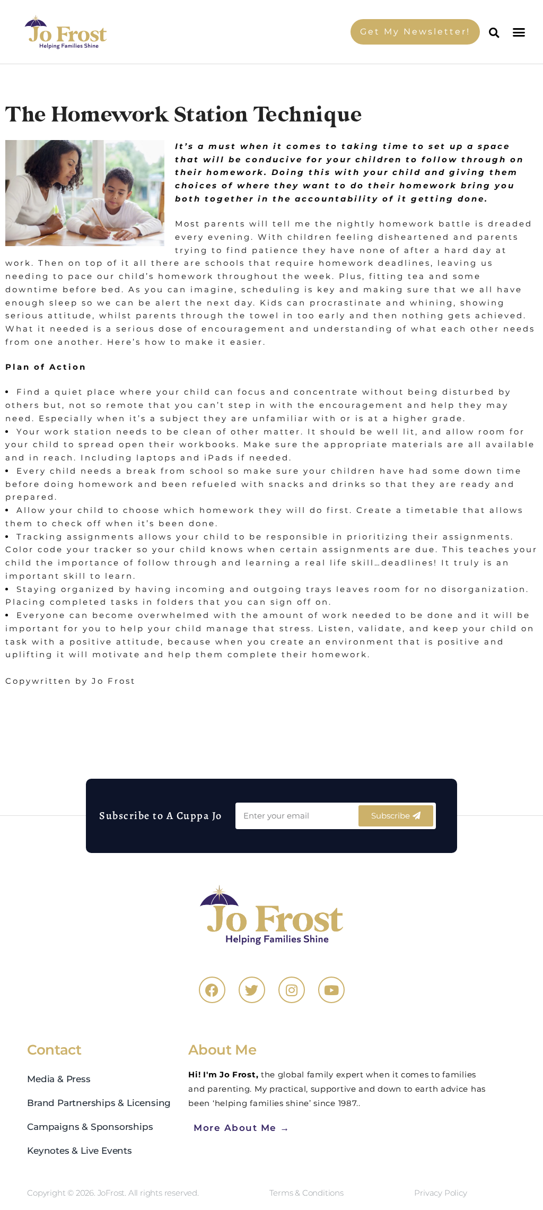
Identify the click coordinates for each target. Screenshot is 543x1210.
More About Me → (242, 1127)
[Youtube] (331, 990)
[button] (520, 32)
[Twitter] (252, 990)
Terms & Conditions (306, 1193)
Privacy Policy (440, 1193)
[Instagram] (291, 990)
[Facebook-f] (212, 990)
